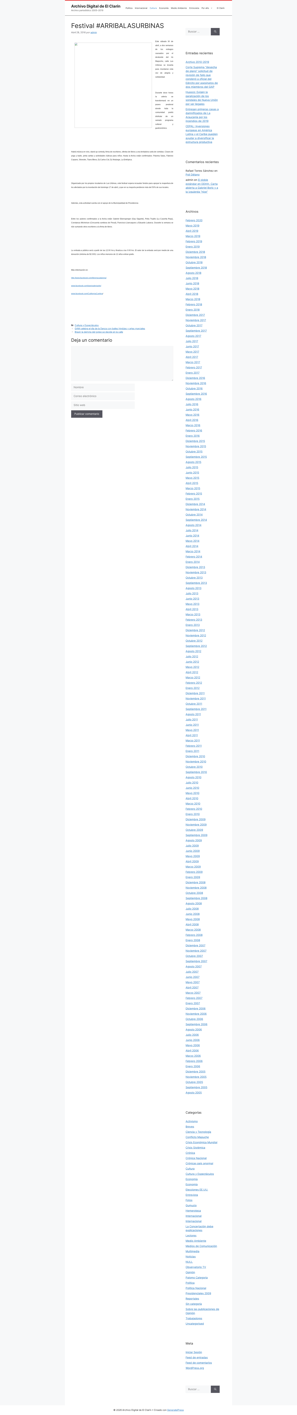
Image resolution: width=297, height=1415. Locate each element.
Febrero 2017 (194, 367)
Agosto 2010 (193, 777)
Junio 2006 (193, 1040)
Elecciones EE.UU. (197, 1189)
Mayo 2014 (192, 540)
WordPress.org (195, 1368)
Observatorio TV (196, 1267)
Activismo (192, 1121)
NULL (189, 1261)
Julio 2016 (192, 404)
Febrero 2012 (194, 682)
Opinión (190, 1272)
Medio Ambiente (179, 8)
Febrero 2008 (194, 935)
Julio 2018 (192, 278)
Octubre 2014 (194, 514)
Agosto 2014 (193, 525)
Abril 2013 (192, 609)
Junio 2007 (193, 977)
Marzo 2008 (193, 929)
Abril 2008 (192, 924)
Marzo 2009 (193, 866)
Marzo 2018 (193, 299)
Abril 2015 (192, 483)
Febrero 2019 (194, 241)
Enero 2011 (192, 751)
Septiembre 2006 (196, 1024)
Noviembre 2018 (196, 257)
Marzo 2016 (193, 425)
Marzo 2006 (193, 1055)
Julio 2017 (192, 341)
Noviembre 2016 (196, 383)
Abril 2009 (192, 861)
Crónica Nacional (196, 1158)
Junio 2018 (192, 283)
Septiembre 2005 (196, 1087)
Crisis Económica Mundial (201, 1142)
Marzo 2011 (193, 740)
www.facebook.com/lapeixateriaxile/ (86, 286)
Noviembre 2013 (196, 572)
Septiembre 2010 (196, 772)
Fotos (189, 1200)
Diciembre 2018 (195, 251)
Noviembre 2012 (196, 635)
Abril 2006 (192, 1050)
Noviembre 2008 (196, 887)
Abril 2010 (192, 798)
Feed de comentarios (199, 1362)
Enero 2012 (193, 688)
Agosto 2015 (193, 462)
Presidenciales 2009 (198, 1293)
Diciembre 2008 (195, 882)
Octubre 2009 (194, 829)
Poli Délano (193, 174)
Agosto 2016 (193, 399)
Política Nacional (196, 1288)
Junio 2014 (192, 535)
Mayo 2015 (192, 477)
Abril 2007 (192, 987)
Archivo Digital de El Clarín (96, 6)
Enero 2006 (193, 1066)
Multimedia (192, 1251)
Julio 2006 (192, 1034)
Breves (190, 1126)
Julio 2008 (192, 908)
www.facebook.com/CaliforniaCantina (87, 294)
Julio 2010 (192, 782)
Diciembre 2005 (195, 1071)
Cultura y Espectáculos (87, 325)
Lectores (191, 1235)
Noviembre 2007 (196, 950)
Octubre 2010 (194, 766)
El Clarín (221, 8)
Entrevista (194, 8)
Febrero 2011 (194, 745)
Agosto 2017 (193, 336)
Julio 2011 (192, 719)
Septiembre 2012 (196, 646)
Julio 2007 (192, 971)
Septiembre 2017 (196, 330)
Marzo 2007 (193, 992)
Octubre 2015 (194, 451)
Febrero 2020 (194, 220)
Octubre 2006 (194, 1019)
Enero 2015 (193, 498)
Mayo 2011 (192, 730)
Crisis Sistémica (195, 1147)
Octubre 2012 (194, 640)
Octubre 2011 (194, 703)
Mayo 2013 (192, 604)
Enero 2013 (193, 625)
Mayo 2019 (192, 225)
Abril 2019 (192, 230)
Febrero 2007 (194, 998)
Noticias (191, 1256)
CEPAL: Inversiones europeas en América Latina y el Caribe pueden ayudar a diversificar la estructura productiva (202, 134)
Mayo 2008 (193, 919)
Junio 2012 (192, 661)
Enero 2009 (193, 877)
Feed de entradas (197, 1357)
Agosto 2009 (194, 840)
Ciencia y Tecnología (198, 1131)
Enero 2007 (193, 1003)
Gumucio (191, 1205)
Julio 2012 (192, 656)
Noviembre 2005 (196, 1076)
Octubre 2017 (194, 325)
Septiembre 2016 (196, 393)
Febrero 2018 (194, 304)
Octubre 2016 (194, 388)
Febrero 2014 (194, 556)
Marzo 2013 (193, 614)
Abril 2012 (192, 672)
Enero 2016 (193, 435)
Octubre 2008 (194, 892)
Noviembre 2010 (196, 761)
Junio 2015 (192, 472)
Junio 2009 (193, 850)
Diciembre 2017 (195, 315)
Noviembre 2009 (196, 824)
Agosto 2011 (193, 714)
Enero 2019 (193, 246)
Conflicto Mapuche (197, 1137)
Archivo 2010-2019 (197, 62)
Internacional (141, 8)
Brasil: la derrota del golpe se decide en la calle (99, 332)
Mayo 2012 (192, 667)
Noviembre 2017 (196, 320)
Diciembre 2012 (195, 630)
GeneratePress (175, 1410)
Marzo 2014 (193, 551)
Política (129, 8)
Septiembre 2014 (196, 519)
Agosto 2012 (193, 651)
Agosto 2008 (194, 903)
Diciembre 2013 (195, 567)
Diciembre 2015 (195, 441)
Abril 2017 (192, 357)
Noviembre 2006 (196, 1013)
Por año (205, 8)
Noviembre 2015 (196, 446)
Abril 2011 (192, 735)
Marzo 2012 (193, 677)
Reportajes (192, 1298)
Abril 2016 (192, 420)
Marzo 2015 (193, 488)
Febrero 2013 (194, 619)
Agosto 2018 (193, 272)
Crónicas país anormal (199, 1163)
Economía (163, 8)
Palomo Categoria (197, 1277)
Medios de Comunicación (201, 1246)
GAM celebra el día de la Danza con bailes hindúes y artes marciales (110, 328)
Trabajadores (194, 1318)
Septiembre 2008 (196, 898)
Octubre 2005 (194, 1082)
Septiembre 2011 (196, 709)
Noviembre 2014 (196, 509)
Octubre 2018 (194, 262)
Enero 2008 (193, 940)
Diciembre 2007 (195, 945)
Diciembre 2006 (196, 1008)
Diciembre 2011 (195, 693)
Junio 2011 (192, 724)
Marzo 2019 (193, 236)
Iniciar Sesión (194, 1352)
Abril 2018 (192, 293)
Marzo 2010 (193, 803)
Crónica (190, 1152)
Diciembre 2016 (195, 378)
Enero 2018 (193, 309)
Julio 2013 (192, 593)
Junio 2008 (193, 914)
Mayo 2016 (192, 414)
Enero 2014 (193, 561)
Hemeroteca (193, 1210)
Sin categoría (194, 1303)
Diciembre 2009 (196, 819)
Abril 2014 (192, 546)
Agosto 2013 (193, 588)
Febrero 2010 (194, 808)
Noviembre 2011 (196, 698)
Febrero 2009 (194, 871)
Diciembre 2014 (195, 504)
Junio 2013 (192, 598)
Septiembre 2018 (196, 267)
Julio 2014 (192, 530)
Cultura (153, 8)
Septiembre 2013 (196, 582)
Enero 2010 (193, 814)
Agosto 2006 (194, 1029)
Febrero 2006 (194, 1061)
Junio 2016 (192, 409)
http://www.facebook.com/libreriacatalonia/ (88, 278)
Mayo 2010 (192, 793)
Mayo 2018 (192, 288)
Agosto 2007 (194, 966)
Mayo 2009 (193, 856)
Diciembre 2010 (195, 756)
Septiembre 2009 (196, 835)
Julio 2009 (192, 845)
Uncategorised (195, 1323)
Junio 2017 (192, 346)
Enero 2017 (193, 372)
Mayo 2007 (193, 982)
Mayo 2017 (192, 351)
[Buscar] (215, 31)
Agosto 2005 (194, 1092)
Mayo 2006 (193, 1045)
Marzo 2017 (193, 362)
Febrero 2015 (194, 493)
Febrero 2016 (194, 430)
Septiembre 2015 (196, 456)
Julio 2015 (192, 467)
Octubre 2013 (194, 577)
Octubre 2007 (194, 956)
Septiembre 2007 (196, 961)
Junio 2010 (192, 787)
